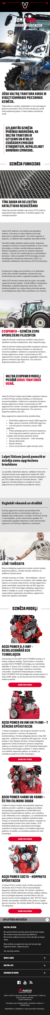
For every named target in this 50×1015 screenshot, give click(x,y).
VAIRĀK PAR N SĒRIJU (25, 839)
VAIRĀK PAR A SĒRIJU (25, 911)
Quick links (9, 958)
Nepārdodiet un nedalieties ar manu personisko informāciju (25, 1009)
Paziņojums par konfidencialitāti (16, 1003)
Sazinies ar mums (11, 973)
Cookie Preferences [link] (25, 999)
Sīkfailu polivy (25, 1005)
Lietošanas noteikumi (36, 1003)
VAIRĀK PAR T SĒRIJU (25, 759)
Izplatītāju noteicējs (15, 920)
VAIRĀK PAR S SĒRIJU (25, 685)
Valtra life (8, 966)
